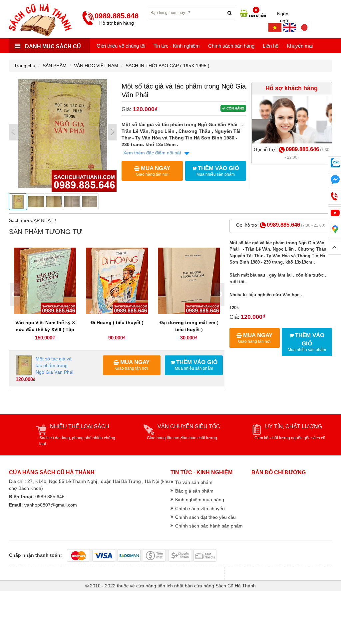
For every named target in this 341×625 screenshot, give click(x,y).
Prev (13, 132)
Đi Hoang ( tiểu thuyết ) (117, 322)
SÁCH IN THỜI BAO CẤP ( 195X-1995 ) (167, 65)
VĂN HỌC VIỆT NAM (96, 65)
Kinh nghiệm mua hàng (199, 499)
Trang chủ (24, 65)
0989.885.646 (302, 149)
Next (112, 132)
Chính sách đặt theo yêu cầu (205, 517)
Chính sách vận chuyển (200, 508)
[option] (45, 295)
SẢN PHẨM (55, 65)
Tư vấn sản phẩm (193, 482)
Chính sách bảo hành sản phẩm (209, 525)
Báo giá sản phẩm (194, 491)
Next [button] (219, 294)
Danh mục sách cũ (52, 46)
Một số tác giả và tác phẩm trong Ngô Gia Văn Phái (54, 365)
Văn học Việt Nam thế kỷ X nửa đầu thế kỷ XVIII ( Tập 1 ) (45, 329)
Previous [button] (15, 294)
